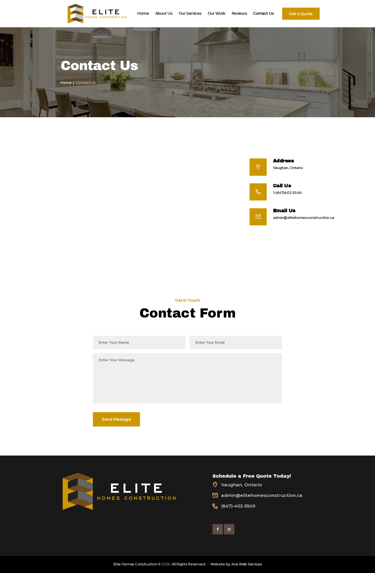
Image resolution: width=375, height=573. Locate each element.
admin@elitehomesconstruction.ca (303, 218)
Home (66, 83)
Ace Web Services (247, 564)
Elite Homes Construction (135, 564)
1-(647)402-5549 (287, 193)
